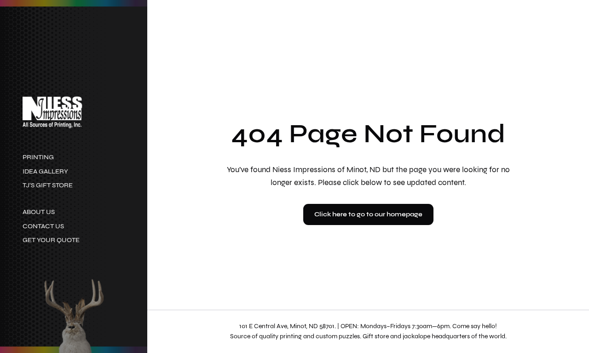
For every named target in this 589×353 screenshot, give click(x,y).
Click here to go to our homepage (368, 214)
